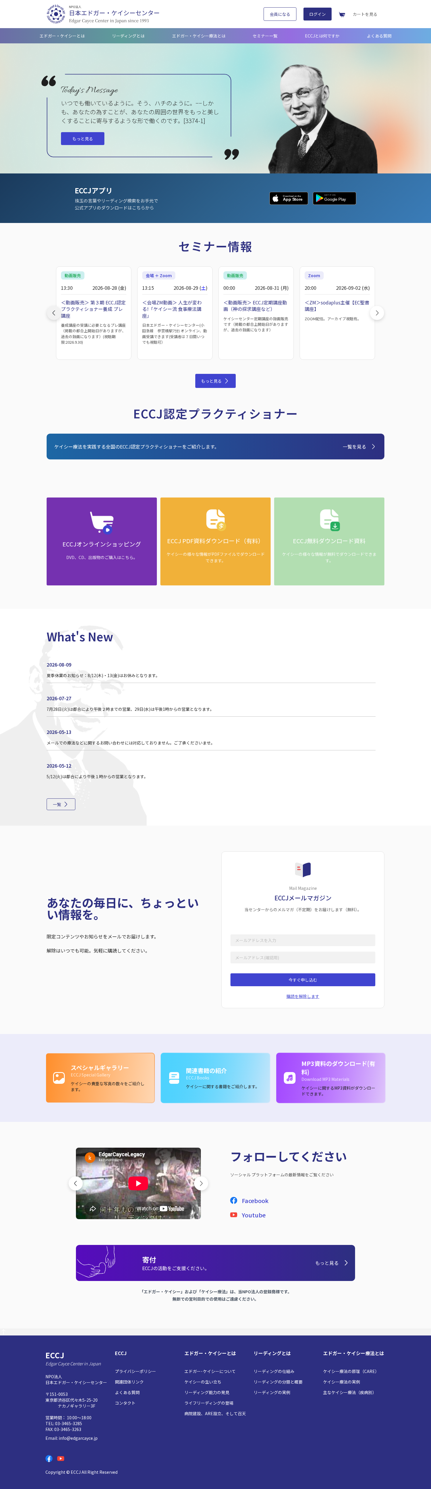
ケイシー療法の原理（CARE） (351, 1371)
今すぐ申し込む (303, 980)
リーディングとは (128, 36)
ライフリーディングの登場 (208, 1403)
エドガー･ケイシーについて (210, 1371)
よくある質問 (379, 36)
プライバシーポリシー (135, 1371)
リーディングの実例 (272, 1392)
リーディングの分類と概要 (278, 1382)
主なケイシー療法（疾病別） (349, 1392)
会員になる (280, 14)
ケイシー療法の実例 (341, 1382)
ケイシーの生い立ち (202, 1382)
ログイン (317, 14)
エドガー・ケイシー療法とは (198, 36)
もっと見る (82, 139)
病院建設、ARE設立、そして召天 (215, 1413)
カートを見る (365, 14)
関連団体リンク (129, 1382)
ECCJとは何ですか (322, 36)
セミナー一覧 (265, 36)
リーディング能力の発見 (206, 1392)
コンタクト (125, 1403)
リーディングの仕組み (274, 1371)
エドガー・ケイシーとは (62, 36)
